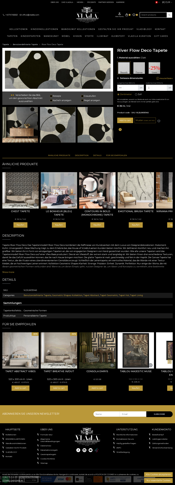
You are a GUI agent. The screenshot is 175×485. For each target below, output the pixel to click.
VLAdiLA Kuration (139, 36)
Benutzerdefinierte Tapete (25, 44)
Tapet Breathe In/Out (59, 371)
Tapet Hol (124, 295)
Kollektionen (18, 29)
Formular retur (46, 435)
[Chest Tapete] (20, 190)
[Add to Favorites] (159, 121)
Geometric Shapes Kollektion (67, 295)
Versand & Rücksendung (162, 448)
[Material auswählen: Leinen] (154, 68)
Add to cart (125, 120)
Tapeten (12, 36)
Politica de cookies (105, 474)
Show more (8, 272)
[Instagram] (84, 450)
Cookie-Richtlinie (47, 459)
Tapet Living (136, 295)
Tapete (5, 44)
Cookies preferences (12, 480)
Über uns (55, 2)
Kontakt (160, 29)
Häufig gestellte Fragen (126, 443)
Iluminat (102, 36)
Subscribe (159, 414)
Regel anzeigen (92, 100)
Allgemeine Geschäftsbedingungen (50, 440)
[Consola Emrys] (97, 350)
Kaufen (20, 225)
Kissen (77, 36)
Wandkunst (51, 36)
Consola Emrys (97, 371)
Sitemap (44, 463)
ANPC (118, 448)
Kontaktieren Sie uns (125, 439)
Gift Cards (161, 36)
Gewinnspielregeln (48, 454)
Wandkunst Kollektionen (78, 29)
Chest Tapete (20, 211)
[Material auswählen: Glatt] (124, 68)
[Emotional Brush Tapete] (136, 190)
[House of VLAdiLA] (87, 15)
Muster (145, 120)
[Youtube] (91, 450)
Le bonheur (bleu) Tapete (59, 213)
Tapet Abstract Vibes (20, 371)
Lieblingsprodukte (159, 439)
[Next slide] (170, 200)
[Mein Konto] (119, 15)
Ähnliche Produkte (59, 155)
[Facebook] (78, 450)
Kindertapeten (31, 36)
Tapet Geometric (109, 295)
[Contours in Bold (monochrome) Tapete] (97, 190)
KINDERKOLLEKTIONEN (44, 29)
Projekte (91, 2)
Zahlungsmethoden (160, 443)
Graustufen (90, 96)
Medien (80, 2)
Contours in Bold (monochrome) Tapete (97, 213)
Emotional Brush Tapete (136, 211)
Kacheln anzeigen (62, 100)
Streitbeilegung (123, 452)
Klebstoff (118, 36)
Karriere (120, 2)
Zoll (140, 94)
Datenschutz (45, 446)
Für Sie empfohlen (116, 155)
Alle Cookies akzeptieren (158, 474)
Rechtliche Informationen (127, 435)
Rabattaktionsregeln (49, 450)
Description (82, 155)
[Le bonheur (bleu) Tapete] (59, 190)
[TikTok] (97, 450)
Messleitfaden (166, 78)
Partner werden (106, 2)
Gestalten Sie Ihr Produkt (115, 29)
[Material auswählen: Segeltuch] (139, 68)
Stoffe (89, 36)
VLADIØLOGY (144, 29)
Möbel (66, 36)
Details (97, 155)
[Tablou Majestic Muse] (136, 350)
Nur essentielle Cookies (158, 480)
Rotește (57, 96)
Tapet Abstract (91, 295)
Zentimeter (126, 94)
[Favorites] (135, 15)
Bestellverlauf (158, 435)
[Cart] (128, 15)
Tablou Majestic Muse (136, 371)
